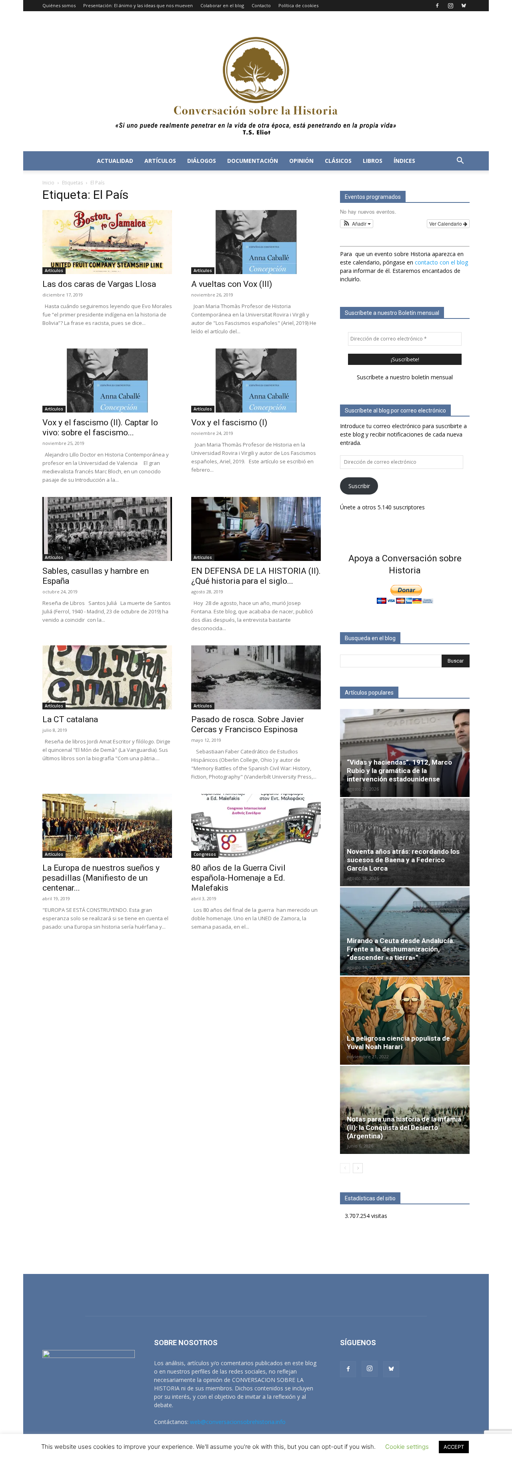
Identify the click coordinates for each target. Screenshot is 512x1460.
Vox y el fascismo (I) (229, 422)
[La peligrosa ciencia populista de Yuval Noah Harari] (405, 1021)
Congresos (205, 854)
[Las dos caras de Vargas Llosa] (107, 242)
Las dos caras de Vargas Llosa (99, 284)
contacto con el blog (441, 262)
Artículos (160, 160)
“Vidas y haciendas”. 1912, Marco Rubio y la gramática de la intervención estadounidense (399, 770)
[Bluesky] (464, 5)
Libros (372, 160)
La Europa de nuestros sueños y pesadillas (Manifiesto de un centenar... (101, 878)
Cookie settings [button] (407, 1446)
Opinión (301, 160)
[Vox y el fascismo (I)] (256, 380)
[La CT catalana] (107, 677)
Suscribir (359, 486)
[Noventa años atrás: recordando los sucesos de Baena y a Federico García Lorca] (405, 842)
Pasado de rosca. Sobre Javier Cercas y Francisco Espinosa (247, 724)
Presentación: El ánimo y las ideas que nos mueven (138, 5)
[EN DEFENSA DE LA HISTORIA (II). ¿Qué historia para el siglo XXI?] (256, 529)
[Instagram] (450, 5)
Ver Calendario (446, 223)
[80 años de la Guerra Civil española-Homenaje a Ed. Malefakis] (256, 826)
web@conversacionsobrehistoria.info (238, 1422)
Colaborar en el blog (222, 5)
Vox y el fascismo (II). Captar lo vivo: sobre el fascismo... (100, 427)
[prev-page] (345, 1168)
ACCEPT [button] (454, 1447)
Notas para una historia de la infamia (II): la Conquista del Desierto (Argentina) (404, 1127)
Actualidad (115, 160)
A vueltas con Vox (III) (231, 284)
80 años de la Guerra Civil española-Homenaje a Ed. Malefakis (238, 878)
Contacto (261, 5)
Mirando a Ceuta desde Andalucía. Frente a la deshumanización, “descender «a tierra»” (401, 949)
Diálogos (201, 160)
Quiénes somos (59, 5)
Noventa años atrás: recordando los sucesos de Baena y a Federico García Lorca (403, 859)
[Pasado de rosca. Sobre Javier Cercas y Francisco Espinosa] (256, 677)
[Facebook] (437, 5)
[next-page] (358, 1168)
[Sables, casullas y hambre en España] (107, 529)
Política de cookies (298, 5)
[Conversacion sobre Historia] (256, 81)
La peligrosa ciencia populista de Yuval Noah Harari (398, 1042)
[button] (460, 161)
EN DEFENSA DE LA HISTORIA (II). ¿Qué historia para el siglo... (256, 576)
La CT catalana (70, 719)
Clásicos (338, 160)
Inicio (48, 182)
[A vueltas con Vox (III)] (256, 242)
